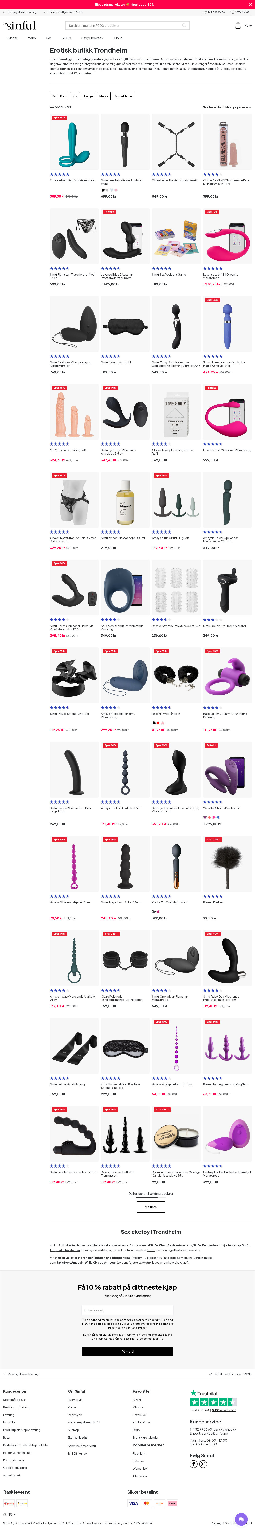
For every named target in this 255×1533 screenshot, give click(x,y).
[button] (250, 4)
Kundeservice (216, 11)
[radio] (51, 174)
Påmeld (128, 1351)
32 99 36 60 (242, 11)
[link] (103, 190)
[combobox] (123, 25)
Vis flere (151, 1207)
